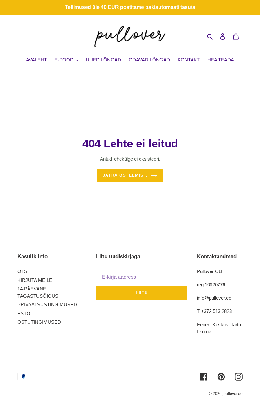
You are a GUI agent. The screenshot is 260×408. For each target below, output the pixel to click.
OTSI (23, 271)
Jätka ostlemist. (125, 175)
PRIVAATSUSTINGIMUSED (47, 304)
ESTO (23, 313)
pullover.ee (233, 394)
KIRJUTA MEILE (34, 280)
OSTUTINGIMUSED (39, 322)
